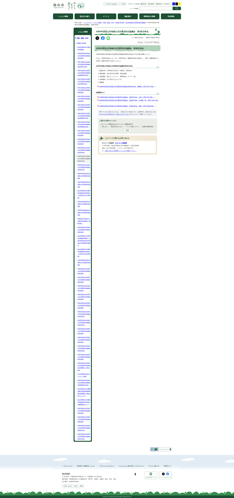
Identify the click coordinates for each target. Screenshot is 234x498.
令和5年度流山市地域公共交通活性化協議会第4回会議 (84, 340)
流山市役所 (66, 474)
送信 (127, 130)
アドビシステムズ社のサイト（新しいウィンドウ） (114, 114)
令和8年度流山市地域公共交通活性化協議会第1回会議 (84, 141)
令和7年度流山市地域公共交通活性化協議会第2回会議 (84, 107)
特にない (105, 126)
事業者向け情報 (149, 16)
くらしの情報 (63, 16)
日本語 (123, 4)
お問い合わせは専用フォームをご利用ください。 (121, 151)
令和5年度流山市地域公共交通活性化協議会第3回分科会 (84, 348)
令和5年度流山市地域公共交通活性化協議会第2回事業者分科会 (84, 383)
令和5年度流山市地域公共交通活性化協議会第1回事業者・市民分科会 (84, 366)
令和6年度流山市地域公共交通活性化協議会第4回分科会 (84, 436)
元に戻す (150, 4)
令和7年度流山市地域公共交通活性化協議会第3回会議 (84, 99)
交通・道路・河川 (108, 22)
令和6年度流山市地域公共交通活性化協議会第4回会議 (84, 419)
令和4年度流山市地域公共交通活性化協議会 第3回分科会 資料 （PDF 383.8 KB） (126, 106)
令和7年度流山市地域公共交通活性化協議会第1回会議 (84, 133)
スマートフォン (164, 449)
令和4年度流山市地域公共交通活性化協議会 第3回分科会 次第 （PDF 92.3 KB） (126, 97)
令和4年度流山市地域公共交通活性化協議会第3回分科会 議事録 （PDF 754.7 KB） (126, 86)
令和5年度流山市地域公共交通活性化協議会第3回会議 (84, 331)
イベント (106, 16)
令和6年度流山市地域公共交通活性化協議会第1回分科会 (84, 314)
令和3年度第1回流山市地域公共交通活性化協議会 (84, 176)
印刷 (139, 42)
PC (152, 449)
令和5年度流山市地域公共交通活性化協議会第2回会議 (84, 357)
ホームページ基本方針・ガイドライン (131, 466)
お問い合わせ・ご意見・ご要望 (73, 486)
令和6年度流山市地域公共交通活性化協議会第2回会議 (84, 305)
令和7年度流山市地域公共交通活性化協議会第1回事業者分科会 (84, 124)
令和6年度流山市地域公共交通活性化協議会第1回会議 (84, 297)
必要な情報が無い (148, 126)
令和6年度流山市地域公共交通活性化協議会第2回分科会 (84, 322)
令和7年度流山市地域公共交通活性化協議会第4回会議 (84, 90)
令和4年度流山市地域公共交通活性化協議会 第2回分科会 (84, 150)
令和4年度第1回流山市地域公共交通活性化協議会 (84, 262)
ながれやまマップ (151, 477)
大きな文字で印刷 (150, 42)
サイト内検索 (134, 8)
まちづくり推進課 (121, 143)
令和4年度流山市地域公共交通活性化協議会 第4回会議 (84, 271)
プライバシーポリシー (107, 466)
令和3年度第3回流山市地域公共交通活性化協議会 (84, 204)
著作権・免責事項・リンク (86, 466)
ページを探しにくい (132, 126)
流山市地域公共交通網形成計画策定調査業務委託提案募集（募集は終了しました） (84, 392)
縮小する (143, 4)
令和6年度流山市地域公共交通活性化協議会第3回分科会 (84, 428)
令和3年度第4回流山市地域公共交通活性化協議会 (84, 212)
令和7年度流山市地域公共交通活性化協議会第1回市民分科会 (84, 81)
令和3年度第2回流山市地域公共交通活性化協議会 (84, 184)
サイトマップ (68, 466)
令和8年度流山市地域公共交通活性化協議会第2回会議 (84, 56)
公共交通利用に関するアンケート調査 (84, 375)
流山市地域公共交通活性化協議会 (135, 22)
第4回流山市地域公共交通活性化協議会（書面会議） (84, 221)
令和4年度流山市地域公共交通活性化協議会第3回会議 (84, 230)
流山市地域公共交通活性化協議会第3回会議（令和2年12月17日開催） (84, 194)
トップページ (87, 22)
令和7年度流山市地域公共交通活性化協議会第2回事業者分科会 (84, 116)
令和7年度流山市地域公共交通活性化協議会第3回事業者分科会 (84, 73)
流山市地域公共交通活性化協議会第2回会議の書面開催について (84, 402)
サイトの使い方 (154, 466)
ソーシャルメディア (165, 477)
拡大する (158, 4)
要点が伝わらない (117, 126)
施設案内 (127, 16)
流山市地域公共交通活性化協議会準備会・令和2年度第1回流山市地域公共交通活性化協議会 (84, 240)
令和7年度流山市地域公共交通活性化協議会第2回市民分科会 (84, 64)
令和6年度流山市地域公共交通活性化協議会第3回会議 (84, 411)
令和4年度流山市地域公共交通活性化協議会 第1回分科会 (84, 167)
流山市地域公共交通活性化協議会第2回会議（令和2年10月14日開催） (84, 252)
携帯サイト (167, 466)
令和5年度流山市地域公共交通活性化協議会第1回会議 (84, 288)
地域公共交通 (120, 22)
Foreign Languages (111, 4)
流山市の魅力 (85, 16)
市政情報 (171, 16)
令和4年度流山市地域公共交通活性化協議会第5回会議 (84, 280)
